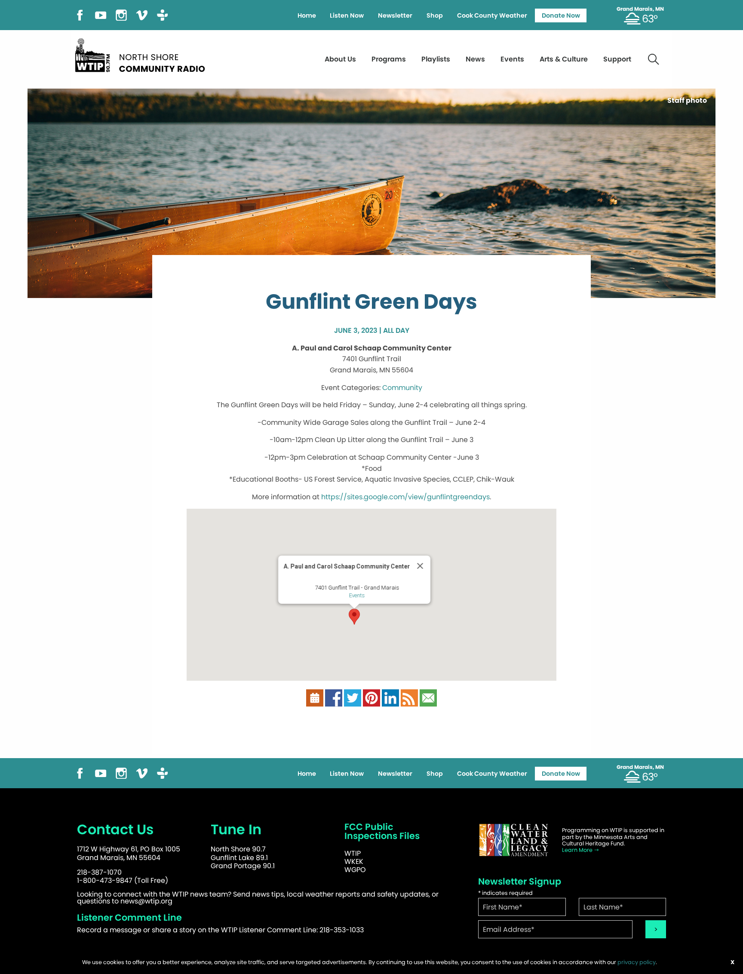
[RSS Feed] (409, 698)
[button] (354, 616)
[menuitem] (306, 15)
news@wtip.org (146, 901)
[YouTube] (100, 14)
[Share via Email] (428, 698)
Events (512, 59)
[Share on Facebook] (333, 698)
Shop (435, 15)
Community (402, 388)
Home (307, 15)
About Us (340, 59)
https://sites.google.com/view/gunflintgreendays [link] (405, 497)
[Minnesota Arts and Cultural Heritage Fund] (513, 840)
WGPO (355, 870)
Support (617, 59)
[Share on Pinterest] (371, 698)
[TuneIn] (162, 14)
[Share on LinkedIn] (390, 698)
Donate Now (561, 15)
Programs (389, 59)
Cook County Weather (492, 15)
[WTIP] (143, 54)
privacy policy (636, 962)
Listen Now (347, 15)
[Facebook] (80, 14)
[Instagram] (121, 14)
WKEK (353, 861)
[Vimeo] (141, 14)
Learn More (578, 850)
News (475, 59)
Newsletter (395, 15)
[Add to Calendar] (314, 698)
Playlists (435, 59)
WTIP (352, 853)
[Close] (420, 566)
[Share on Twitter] (352, 698)
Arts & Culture (564, 59)
